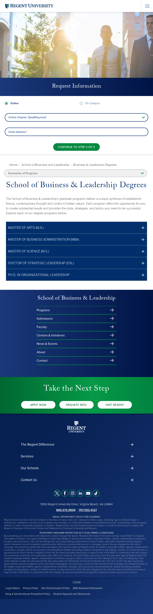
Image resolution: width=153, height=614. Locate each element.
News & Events (47, 344)
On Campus (92, 103)
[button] (76, 228)
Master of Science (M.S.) (28, 251)
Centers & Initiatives (51, 335)
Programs (43, 310)
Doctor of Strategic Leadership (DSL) (41, 263)
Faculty (42, 327)
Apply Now (38, 405)
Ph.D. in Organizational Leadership (39, 275)
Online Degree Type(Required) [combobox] (27, 117)
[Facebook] (64, 493)
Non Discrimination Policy (55, 588)
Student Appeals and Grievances (71, 594)
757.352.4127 (88, 510)
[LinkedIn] (80, 493)
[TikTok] (95, 493)
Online (14, 103)
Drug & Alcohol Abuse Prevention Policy (28, 594)
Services (27, 456)
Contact (42, 361)
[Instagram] (72, 493)
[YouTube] (88, 493)
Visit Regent (114, 405)
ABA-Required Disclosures (87, 588)
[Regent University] (29, 5)
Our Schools (30, 468)
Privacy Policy (30, 588)
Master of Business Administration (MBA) (43, 239)
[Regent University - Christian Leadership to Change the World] (76, 426)
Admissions (45, 319)
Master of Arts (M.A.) (26, 227)
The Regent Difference (37, 444)
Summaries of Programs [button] (22, 173)
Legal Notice (13, 588)
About (41, 352)
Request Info (76, 405)
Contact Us (29, 480)
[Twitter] (57, 493)
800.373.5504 (66, 510)
